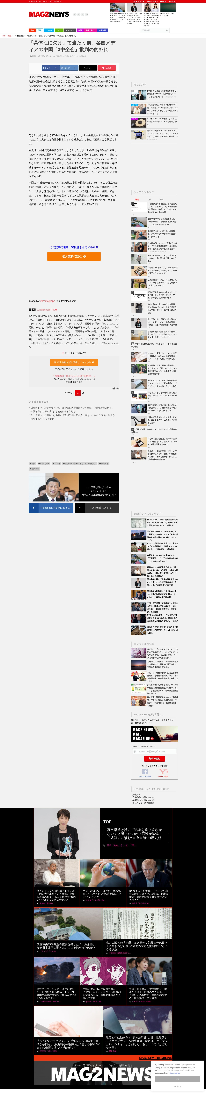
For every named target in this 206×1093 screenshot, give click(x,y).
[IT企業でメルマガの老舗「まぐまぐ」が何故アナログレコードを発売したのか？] (139, 127)
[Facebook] (75, 14)
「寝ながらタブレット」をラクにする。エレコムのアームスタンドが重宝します (162, 420)
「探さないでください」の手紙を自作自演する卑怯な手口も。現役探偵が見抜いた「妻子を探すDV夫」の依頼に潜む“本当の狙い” (68, 1044)
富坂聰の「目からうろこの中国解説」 (80, 464)
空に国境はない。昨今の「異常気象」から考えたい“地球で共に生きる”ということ (162, 234)
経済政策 (35, 469)
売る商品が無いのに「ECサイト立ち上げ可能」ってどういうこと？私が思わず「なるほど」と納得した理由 (162, 134)
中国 (33, 464)
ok (177, 1079)
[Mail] (86, 14)
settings (177, 1086)
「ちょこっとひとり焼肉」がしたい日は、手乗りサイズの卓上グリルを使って (162, 395)
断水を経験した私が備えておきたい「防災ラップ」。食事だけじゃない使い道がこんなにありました (162, 408)
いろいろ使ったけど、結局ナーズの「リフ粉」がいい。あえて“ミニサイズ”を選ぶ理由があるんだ (163, 441)
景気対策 (104, 464)
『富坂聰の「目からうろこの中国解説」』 (72, 56)
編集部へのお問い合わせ (143, 800)
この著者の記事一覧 (46, 310)
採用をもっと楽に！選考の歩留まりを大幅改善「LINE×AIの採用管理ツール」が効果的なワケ (162, 94)
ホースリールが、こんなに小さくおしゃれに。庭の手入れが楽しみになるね (162, 258)
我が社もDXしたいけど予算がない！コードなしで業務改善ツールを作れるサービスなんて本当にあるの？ (162, 246)
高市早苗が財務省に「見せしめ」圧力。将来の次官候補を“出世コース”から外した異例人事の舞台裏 (161, 594)
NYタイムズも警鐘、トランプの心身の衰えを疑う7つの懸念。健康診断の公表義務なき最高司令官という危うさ (162, 618)
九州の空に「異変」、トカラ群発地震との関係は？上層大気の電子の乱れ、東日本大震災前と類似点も (162, 664)
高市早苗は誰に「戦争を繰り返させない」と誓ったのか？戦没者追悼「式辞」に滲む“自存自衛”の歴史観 (134, 18)
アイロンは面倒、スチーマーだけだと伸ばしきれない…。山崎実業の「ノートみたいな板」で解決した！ (162, 356)
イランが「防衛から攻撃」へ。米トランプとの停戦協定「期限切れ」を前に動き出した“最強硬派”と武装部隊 (162, 546)
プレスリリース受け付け (143, 803)
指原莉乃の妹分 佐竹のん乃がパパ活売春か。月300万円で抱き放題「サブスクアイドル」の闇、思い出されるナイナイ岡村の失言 (151, 19)
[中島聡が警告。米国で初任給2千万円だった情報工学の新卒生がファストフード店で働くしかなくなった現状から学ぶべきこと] (139, 113)
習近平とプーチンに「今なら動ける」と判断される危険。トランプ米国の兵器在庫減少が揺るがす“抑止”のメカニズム (56, 994)
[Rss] (82, 14)
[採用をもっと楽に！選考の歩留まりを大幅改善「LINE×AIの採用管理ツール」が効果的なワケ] (139, 99)
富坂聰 (57, 464)
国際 (34, 56)
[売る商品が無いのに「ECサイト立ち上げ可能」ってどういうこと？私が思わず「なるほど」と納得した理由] (139, 139)
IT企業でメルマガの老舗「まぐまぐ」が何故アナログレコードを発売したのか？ (162, 122)
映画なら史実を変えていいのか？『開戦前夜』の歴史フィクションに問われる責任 (162, 630)
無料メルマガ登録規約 (140, 746)
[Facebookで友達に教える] (51, 503)
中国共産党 (44, 464)
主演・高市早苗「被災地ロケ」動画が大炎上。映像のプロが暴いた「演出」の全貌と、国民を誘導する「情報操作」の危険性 (148, 994)
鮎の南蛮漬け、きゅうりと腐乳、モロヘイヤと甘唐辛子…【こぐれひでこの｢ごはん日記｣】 (162, 283)
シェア (47, 68)
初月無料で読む (72, 256)
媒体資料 (136, 794)
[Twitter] (78, 14)
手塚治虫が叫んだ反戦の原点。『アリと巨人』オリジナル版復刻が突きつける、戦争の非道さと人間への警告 (102, 994)
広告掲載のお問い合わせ (143, 797)
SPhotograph (47, 301)
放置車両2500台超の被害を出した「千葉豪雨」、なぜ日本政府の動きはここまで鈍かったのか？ (118, 17)
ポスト (89, 68)
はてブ (66, 68)
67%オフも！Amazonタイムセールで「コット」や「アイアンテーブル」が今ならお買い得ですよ (162, 295)
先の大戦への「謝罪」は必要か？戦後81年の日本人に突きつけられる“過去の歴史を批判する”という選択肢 (162, 522)
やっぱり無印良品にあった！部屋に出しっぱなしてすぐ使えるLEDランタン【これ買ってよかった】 (162, 334)
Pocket (107, 68)
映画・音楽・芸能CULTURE (167, 14)
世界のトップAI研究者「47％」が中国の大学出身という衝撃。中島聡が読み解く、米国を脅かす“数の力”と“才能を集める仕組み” (56, 895)
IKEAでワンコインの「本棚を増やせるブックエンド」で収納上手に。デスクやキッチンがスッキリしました (162, 383)
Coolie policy (175, 1073)
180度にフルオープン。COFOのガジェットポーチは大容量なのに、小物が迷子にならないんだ (163, 270)
